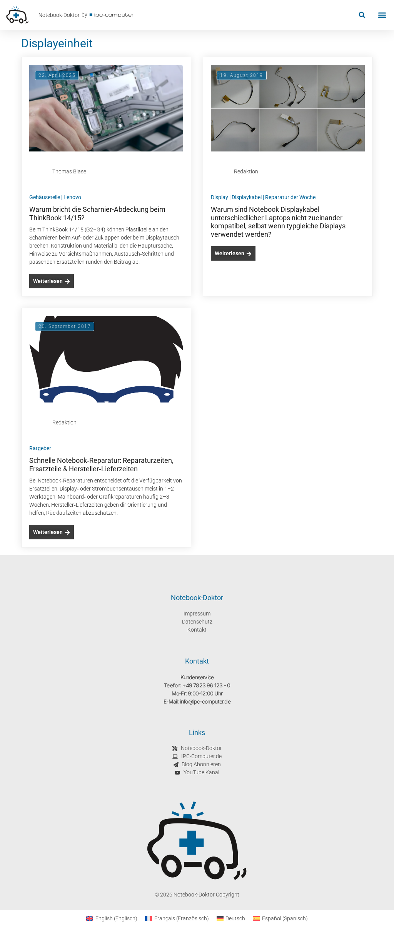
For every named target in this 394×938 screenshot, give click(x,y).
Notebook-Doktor (59, 15)
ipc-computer (114, 14)
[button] (362, 15)
